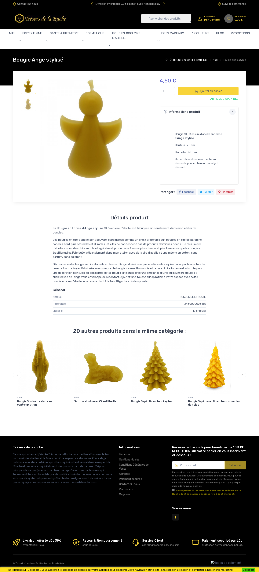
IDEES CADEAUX (172, 33)
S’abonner (235, 465)
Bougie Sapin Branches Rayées (151, 401)
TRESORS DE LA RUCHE (192, 297)
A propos (124, 473)
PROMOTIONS (240, 33)
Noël (19, 397)
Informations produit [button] (184, 112)
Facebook (188, 192)
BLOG (220, 33)
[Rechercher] (188, 18)
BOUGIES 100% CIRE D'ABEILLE (126, 36)
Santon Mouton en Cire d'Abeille (95, 401)
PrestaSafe (58, 563)
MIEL (12, 33)
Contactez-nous (27, 4)
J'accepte (248, 569)
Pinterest (227, 192)
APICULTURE (200, 33)
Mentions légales (129, 459)
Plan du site (126, 489)
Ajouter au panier (210, 91)
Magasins (124, 494)
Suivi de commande (234, 4)
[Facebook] (175, 517)
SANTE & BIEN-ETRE (64, 33)
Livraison (124, 454)
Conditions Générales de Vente (134, 466)
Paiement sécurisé (130, 479)
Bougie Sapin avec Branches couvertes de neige (214, 403)
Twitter (208, 192)
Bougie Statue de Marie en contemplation (34, 403)
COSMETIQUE (95, 33)
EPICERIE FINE (32, 33)
